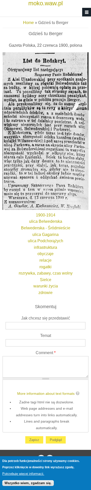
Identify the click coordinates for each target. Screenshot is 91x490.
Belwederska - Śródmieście (45, 228)
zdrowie (45, 292)
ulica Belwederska (45, 221)
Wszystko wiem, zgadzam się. (28, 483)
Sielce (45, 280)
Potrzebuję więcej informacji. (23, 473)
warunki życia (45, 286)
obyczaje (45, 254)
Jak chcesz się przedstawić (45, 318)
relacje (45, 260)
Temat (45, 335)
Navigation (86, 12)
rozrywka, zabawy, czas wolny (46, 273)
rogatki (45, 267)
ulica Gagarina (45, 234)
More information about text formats (46, 394)
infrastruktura (45, 247)
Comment (46, 353)
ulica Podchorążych (45, 241)
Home (28, 22)
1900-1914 (45, 215)
